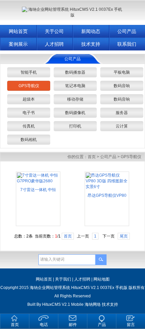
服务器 (122, 112)
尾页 (124, 236)
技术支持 (90, 44)
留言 (131, 324)
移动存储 (75, 99)
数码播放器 (75, 72)
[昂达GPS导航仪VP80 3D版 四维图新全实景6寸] (107, 186)
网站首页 (18, 31)
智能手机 (29, 72)
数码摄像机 (75, 112)
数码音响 (122, 85)
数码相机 (29, 139)
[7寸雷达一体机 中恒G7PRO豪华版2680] (38, 181)
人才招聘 (54, 44)
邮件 (73, 324)
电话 (44, 324)
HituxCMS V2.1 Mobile (63, 304)
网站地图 (101, 279)
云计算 (122, 126)
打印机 (75, 126)
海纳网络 (93, 304)
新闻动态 (90, 31)
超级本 (29, 99)
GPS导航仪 (29, 85)
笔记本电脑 (75, 85)
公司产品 (108, 156)
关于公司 (54, 31)
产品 (102, 324)
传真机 (29, 126)
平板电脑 (122, 72)
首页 (92, 156)
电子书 (29, 112)
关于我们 (63, 279)
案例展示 (18, 44)
